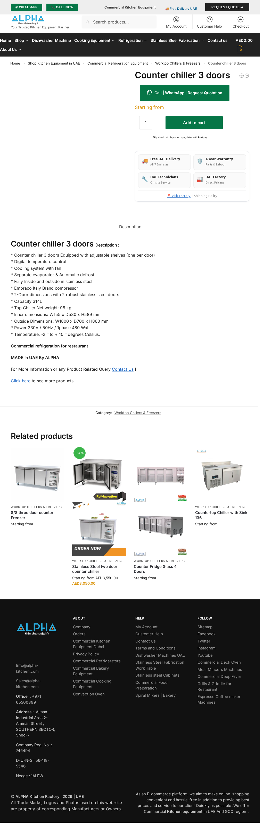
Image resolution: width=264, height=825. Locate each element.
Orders (79, 633)
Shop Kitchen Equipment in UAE (54, 63)
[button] (248, 45)
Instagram (206, 648)
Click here (20, 380)
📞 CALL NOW (62, 7)
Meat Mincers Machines (220, 669)
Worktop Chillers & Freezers (178, 63)
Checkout (241, 26)
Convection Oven (89, 694)
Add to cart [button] (38, 535)
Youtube (205, 655)
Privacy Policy (86, 654)
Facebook (206, 633)
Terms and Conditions (155, 648)
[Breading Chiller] (246, 75)
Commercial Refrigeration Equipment (117, 63)
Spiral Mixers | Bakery (155, 695)
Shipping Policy (205, 195)
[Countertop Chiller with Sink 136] (222, 475)
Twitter (203, 641)
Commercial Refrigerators (97, 661)
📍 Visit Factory (179, 195)
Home (15, 63)
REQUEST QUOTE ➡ (227, 7)
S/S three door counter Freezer (32, 515)
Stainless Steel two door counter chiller (94, 569)
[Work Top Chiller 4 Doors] (241, 75)
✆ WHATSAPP (26, 7)
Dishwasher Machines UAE (160, 655)
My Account (176, 26)
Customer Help (209, 26)
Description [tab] (130, 226)
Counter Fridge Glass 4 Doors (155, 569)
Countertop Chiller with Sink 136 (221, 515)
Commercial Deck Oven (219, 662)
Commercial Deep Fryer (219, 676)
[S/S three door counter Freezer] (38, 475)
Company (81, 626)
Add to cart (194, 122)
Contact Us (123, 369)
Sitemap (204, 626)
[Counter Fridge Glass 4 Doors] (161, 502)
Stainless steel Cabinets (157, 675)
